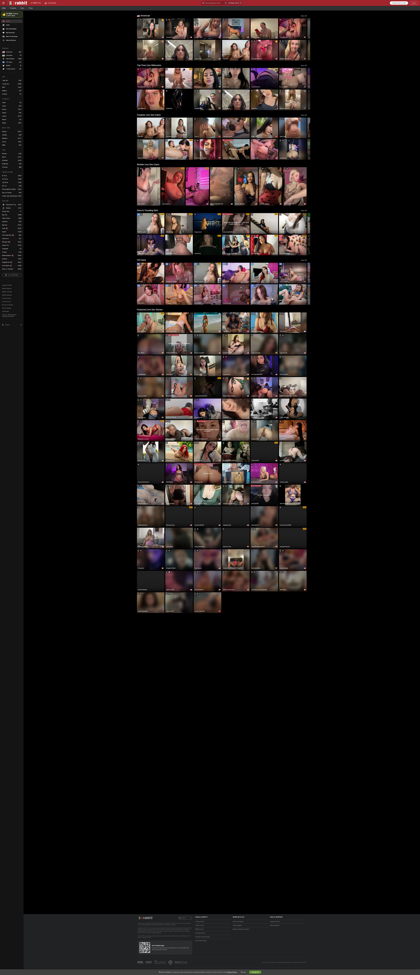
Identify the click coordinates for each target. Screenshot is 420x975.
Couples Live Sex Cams (149, 115)
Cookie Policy (232, 972)
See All (304, 16)
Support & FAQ (6, 285)
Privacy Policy (6, 298)
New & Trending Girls (147, 210)
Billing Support (6, 288)
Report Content (7, 292)
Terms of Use (6, 301)
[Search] (225, 2)
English (183, 918)
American (145, 15)
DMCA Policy (199, 929)
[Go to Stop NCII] (181, 962)
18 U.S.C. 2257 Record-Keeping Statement (9, 315)
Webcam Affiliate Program (241, 929)
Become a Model (7, 305)
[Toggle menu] (3, 3)
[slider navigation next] (304, 39)
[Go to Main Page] (18, 3)
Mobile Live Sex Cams (148, 164)
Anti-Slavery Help (200, 940)
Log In (414, 3)
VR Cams (141, 260)
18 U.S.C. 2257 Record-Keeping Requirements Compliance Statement (284, 962)
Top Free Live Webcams (149, 65)
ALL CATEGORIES (13, 275)
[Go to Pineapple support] (170, 962)
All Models (5, 311)
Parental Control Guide (202, 937)
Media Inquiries (7, 295)
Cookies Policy (200, 933)
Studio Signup (6, 308)
